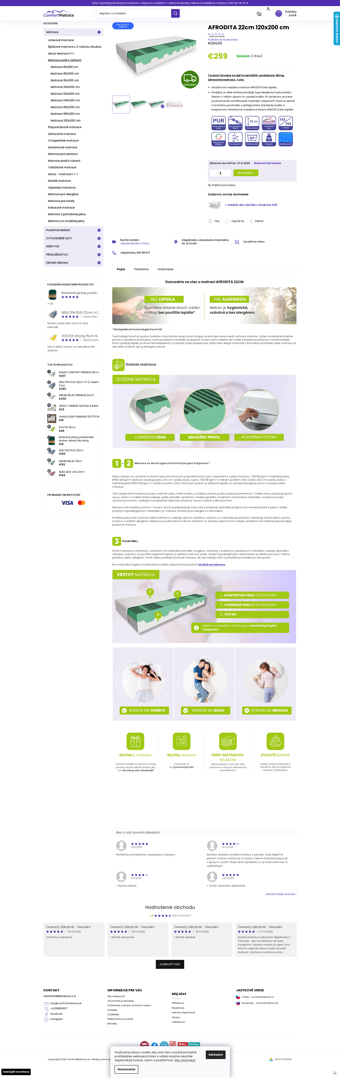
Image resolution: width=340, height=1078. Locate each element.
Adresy (176, 1017)
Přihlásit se (178, 1003)
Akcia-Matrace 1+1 (61, 53)
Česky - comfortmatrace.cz (258, 996)
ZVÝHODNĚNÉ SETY (59, 238)
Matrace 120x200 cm (65, 94)
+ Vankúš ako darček (251, 205)
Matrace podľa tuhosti (64, 161)
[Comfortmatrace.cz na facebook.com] (154, 1045)
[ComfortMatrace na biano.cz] (172, 1045)
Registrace (178, 1007)
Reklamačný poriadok (120, 1018)
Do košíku (244, 173)
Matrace (52, 32)
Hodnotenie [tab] (165, 269)
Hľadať (177, 13)
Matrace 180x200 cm (65, 114)
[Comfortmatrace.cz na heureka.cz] (164, 1045)
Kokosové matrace (61, 207)
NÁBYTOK (52, 246)
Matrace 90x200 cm (65, 80)
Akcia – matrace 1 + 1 (63, 174)
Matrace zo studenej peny (66, 221)
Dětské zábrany (57, 262)
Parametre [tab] (141, 269)
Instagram (56, 1019)
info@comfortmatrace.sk (66, 1003)
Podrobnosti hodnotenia (223, 39)
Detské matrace (59, 181)
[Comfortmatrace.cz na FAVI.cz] (144, 1045)
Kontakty (112, 1010)
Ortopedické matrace (63, 140)
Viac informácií (184, 1060)
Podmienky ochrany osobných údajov (129, 1005)
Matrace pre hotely (61, 201)
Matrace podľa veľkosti (64, 60)
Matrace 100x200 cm (65, 87)
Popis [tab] (121, 269)
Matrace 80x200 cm (65, 73)
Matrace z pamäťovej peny (67, 214)
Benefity (112, 1023)
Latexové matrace (61, 40)
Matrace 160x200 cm (65, 107)
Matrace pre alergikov (63, 194)
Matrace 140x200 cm (65, 100)
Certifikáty (113, 1014)
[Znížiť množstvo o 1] (213, 173)
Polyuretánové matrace (64, 127)
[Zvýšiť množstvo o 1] (227, 173)
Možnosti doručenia (267, 163)
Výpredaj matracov (62, 187)
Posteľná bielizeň (58, 230)
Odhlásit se (178, 1021)
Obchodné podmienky (121, 1000)
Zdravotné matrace (62, 134)
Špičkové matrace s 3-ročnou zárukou (74, 47)
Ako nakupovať (116, 996)
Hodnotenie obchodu (170, 907)
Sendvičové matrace (62, 147)
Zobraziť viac (170, 964)
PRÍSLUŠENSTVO (57, 254)
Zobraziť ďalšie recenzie (280, 894)
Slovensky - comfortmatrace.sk (260, 1003)
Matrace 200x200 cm (65, 120)
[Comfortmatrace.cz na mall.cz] (189, 1045)
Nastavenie (126, 1069)
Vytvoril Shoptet (282, 1059)
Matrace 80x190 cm (64, 67)
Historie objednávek (183, 1012)
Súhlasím (215, 1055)
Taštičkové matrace (62, 167)
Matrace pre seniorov (63, 154)
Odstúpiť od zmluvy (16, 1072)
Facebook (56, 1014)
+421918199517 (58, 1008)
